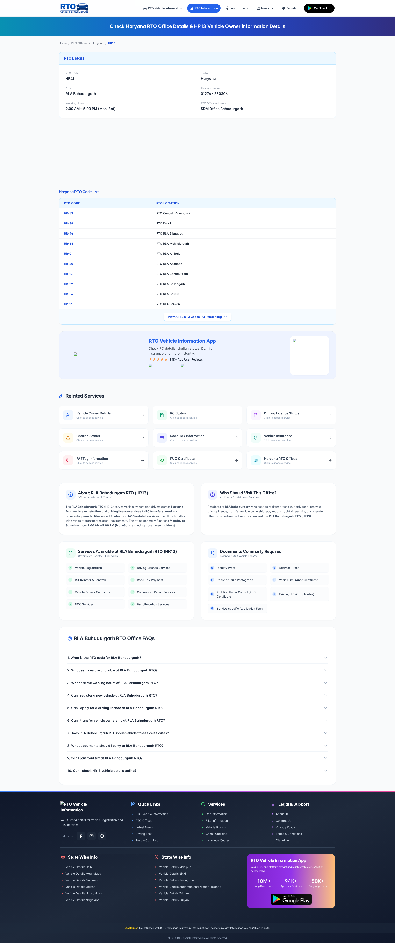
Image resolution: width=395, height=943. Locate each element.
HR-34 (68, 243)
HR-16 (68, 304)
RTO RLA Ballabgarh (170, 284)
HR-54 (68, 294)
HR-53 (68, 213)
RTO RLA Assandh (169, 263)
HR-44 (68, 233)
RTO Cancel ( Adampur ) (173, 213)
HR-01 (68, 253)
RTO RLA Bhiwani (168, 304)
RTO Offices (79, 43)
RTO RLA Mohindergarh (172, 243)
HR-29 (68, 284)
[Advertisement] (197, 153)
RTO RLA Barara (167, 294)
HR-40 (68, 263)
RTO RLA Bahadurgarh (172, 273)
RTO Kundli (163, 223)
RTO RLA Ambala (168, 253)
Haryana (98, 43)
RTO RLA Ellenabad (169, 233)
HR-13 (68, 273)
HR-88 (68, 223)
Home (63, 43)
